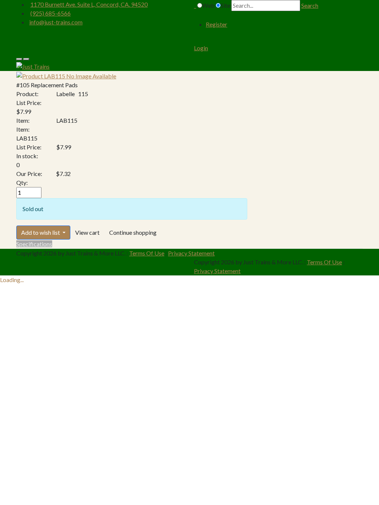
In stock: (27, 155)
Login (201, 47)
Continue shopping (133, 232)
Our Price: (29, 173)
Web (208, 5)
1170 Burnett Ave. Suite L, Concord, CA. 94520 (89, 4)
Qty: (22, 182)
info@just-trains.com (56, 22)
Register (216, 24)
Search (309, 5)
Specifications (34, 243)
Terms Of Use (146, 253)
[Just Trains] (33, 65)
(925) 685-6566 (50, 13)
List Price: (28, 102)
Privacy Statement (191, 253)
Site (225, 5)
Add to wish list (41, 232)
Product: (27, 93)
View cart (87, 232)
